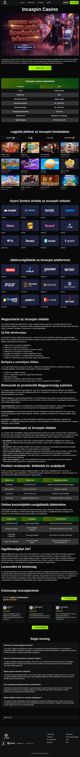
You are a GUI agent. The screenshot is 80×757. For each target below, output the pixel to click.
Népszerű (9, 137)
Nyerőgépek (68, 137)
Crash (48, 137)
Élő (29, 137)
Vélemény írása (69, 598)
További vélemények (40, 627)
